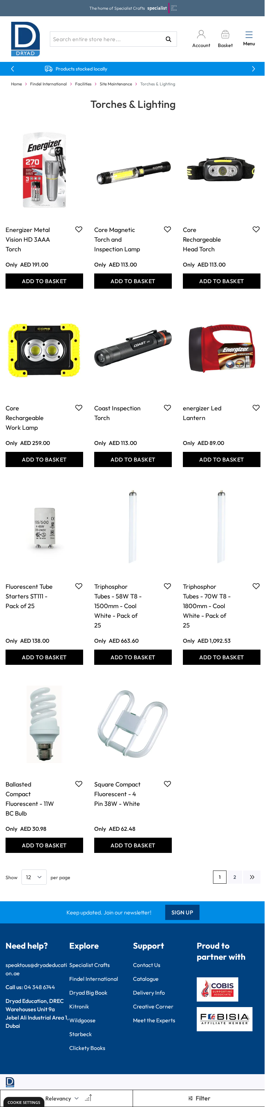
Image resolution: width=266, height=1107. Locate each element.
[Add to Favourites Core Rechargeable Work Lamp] (78, 407)
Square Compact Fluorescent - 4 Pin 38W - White (117, 794)
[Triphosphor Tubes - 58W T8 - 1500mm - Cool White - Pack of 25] (133, 526)
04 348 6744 (39, 987)
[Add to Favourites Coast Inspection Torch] (167, 407)
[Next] (251, 877)
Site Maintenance (116, 83)
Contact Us (146, 964)
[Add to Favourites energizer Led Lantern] (256, 407)
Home (16, 83)
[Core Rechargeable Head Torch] (221, 169)
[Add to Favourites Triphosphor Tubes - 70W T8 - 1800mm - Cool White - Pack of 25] (256, 586)
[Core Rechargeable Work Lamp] (44, 348)
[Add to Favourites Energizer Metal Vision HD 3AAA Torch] (78, 229)
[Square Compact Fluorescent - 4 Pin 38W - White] (133, 724)
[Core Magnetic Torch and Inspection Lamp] (133, 169)
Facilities (83, 83)
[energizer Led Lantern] (221, 348)
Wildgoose (82, 1020)
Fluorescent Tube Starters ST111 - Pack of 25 (29, 596)
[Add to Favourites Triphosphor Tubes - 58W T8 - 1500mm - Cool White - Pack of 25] (167, 586)
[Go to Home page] (25, 39)
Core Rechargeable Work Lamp (25, 417)
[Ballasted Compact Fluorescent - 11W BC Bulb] (44, 724)
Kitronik (79, 1006)
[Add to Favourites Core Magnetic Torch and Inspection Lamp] (167, 229)
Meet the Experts (154, 1020)
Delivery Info (149, 992)
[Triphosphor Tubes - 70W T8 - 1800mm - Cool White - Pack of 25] (221, 526)
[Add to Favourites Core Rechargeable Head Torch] (256, 229)
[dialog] (23, 1102)
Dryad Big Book (88, 992)
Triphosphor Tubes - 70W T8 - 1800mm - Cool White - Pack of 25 (207, 606)
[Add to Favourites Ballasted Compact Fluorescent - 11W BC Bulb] (78, 784)
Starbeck (80, 1034)
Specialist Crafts (89, 964)
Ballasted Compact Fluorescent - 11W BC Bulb (30, 798)
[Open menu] (249, 34)
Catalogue (146, 978)
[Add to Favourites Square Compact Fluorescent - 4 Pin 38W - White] (167, 784)
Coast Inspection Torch (117, 413)
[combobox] (113, 39)
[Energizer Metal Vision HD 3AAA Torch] (44, 169)
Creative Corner (153, 1006)
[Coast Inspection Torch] (133, 348)
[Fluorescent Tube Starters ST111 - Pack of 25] (44, 526)
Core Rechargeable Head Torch (202, 239)
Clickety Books (87, 1047)
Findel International (48, 83)
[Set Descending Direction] (87, 1098)
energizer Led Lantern (202, 413)
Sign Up (182, 912)
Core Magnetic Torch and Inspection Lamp (117, 239)
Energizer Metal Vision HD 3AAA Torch (28, 239)
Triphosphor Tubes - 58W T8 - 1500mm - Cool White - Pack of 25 (118, 606)
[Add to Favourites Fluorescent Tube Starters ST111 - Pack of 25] (78, 586)
